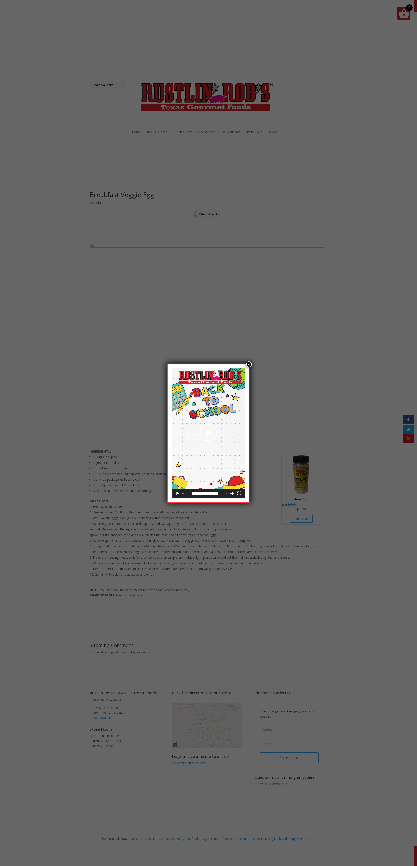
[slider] (205, 493)
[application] (208, 433)
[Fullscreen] (239, 493)
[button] (208, 433)
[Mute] (232, 493)
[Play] (177, 493)
